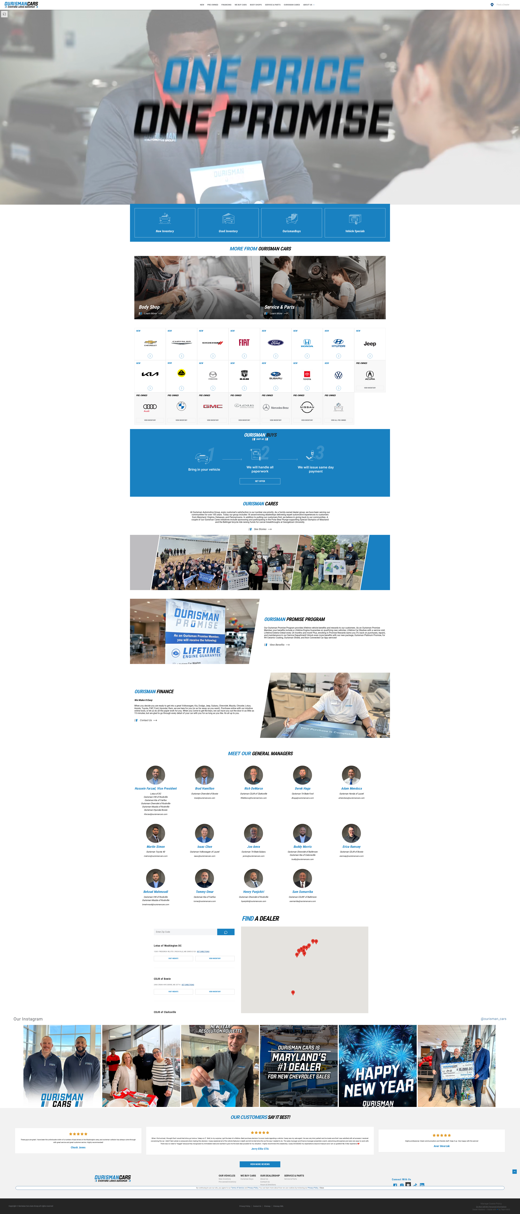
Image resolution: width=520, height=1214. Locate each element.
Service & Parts (273, 5)
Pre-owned (212, 5)
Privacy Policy (244, 1206)
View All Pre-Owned (338, 420)
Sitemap (267, 1206)
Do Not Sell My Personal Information (491, 1207)
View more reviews (260, 1164)
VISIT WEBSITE (173, 958)
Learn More (150, 313)
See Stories (260, 529)
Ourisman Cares (292, 5)
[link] (62, 1066)
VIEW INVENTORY (215, 958)
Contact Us (146, 720)
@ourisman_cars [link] (493, 1019)
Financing (226, 5)
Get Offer (260, 481)
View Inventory (370, 388)
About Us (307, 5)
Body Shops (256, 5)
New (202, 5)
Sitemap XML (278, 1206)
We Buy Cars (241, 5)
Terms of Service (238, 1188)
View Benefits (276, 644)
